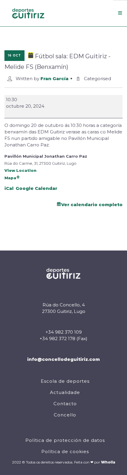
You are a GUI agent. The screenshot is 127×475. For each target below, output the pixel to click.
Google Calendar (36, 188)
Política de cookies (65, 451)
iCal (9, 188)
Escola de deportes (65, 381)
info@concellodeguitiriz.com (63, 359)
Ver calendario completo (92, 204)
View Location (20, 170)
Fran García (54, 78)
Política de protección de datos (65, 440)
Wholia (108, 462)
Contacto (65, 403)
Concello (65, 415)
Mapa (10, 177)
